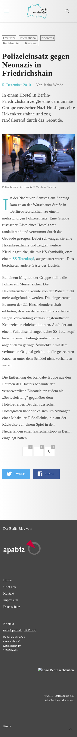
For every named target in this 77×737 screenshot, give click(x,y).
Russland (31, 43)
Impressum (10, 600)
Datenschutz (11, 607)
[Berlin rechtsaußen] (37, 11)
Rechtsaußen (11, 43)
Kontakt (8, 593)
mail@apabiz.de (12, 630)
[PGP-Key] (30, 630)
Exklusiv (9, 38)
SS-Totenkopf (23, 259)
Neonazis (47, 38)
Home (7, 580)
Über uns (9, 587)
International (28, 38)
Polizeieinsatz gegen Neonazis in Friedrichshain (36, 65)
